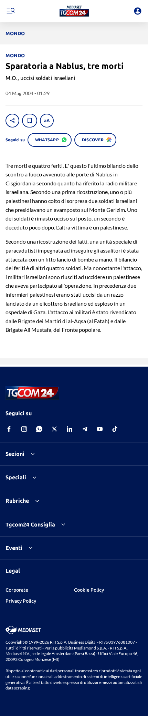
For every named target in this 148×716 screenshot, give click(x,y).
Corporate (17, 590)
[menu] (10, 11)
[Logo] (74, 11)
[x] (54, 429)
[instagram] (24, 429)
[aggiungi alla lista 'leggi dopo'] (29, 120)
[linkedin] (69, 429)
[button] (74, 11)
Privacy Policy (21, 601)
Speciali (16, 477)
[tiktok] (115, 429)
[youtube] (99, 429)
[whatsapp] (39, 429)
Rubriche (17, 501)
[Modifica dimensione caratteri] (47, 120)
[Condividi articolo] (12, 120)
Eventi (14, 548)
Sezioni (15, 454)
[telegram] (84, 429)
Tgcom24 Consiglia (30, 524)
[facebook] (9, 429)
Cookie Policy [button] (89, 590)
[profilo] (137, 11)
